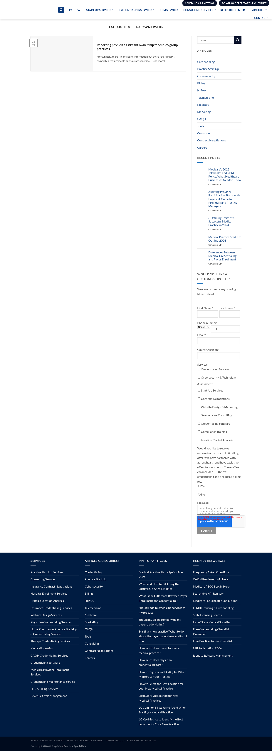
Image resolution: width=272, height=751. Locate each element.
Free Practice (201, 641)
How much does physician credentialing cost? (155, 662)
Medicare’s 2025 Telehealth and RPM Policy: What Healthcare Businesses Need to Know (224, 175)
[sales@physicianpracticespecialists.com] (71, 10)
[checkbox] (218, 405)
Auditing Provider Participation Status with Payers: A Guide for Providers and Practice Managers (224, 199)
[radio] (218, 487)
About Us (46, 740)
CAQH (201, 119)
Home (34, 740)
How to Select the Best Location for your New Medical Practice (161, 686)
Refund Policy (115, 740)
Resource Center (232, 9)
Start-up (215, 641)
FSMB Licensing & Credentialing (213, 608)
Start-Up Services (99, 9)
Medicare (203, 104)
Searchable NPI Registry (208, 593)
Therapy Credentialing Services (50, 641)
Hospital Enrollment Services (49, 593)
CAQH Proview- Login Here (210, 579)
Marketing (204, 111)
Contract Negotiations (211, 140)
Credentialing (206, 61)
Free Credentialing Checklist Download (211, 631)
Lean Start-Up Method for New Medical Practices (158, 698)
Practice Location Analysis (47, 600)
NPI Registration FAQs (207, 648)
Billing (201, 83)
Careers (202, 147)
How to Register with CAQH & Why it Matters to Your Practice (163, 674)
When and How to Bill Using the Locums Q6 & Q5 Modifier (159, 586)
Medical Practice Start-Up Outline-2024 (224, 238)
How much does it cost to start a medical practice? (159, 650)
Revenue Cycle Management (49, 696)
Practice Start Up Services (47, 572)
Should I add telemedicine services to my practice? (162, 610)
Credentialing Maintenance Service (53, 681)
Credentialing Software (45, 662)
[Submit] (237, 40)
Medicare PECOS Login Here (211, 586)
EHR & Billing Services (44, 688)
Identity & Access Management (213, 655)
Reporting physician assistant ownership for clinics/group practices (137, 47)
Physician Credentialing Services (51, 622)
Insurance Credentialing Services (51, 608)
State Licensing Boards (207, 615)
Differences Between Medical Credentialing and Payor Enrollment (222, 255)
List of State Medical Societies (212, 622)
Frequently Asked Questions (211, 572)
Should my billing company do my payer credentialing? (160, 622)
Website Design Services (46, 615)
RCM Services (169, 9)
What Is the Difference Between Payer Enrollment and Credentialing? (163, 598)
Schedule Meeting (92, 740)
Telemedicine (205, 97)
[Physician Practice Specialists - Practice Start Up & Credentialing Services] (23, 12)
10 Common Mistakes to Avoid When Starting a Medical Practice (162, 710)
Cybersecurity (206, 76)
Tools (200, 126)
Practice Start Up (208, 69)
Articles (258, 9)
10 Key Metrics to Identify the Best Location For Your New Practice (161, 721)
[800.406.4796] (79, 10)
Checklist (226, 641)
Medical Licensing (42, 648)
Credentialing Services (135, 9)
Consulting (204, 133)
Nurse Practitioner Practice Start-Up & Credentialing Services (54, 631)
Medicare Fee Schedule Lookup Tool (215, 600)
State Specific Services (141, 740)
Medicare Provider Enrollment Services (50, 672)
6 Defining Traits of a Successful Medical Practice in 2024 (221, 221)
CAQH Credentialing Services (49, 655)
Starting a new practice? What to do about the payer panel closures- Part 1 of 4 (163, 636)
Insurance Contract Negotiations (51, 586)
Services (72, 740)
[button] (61, 10)
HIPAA (201, 90)
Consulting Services (198, 9)
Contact (260, 17)
